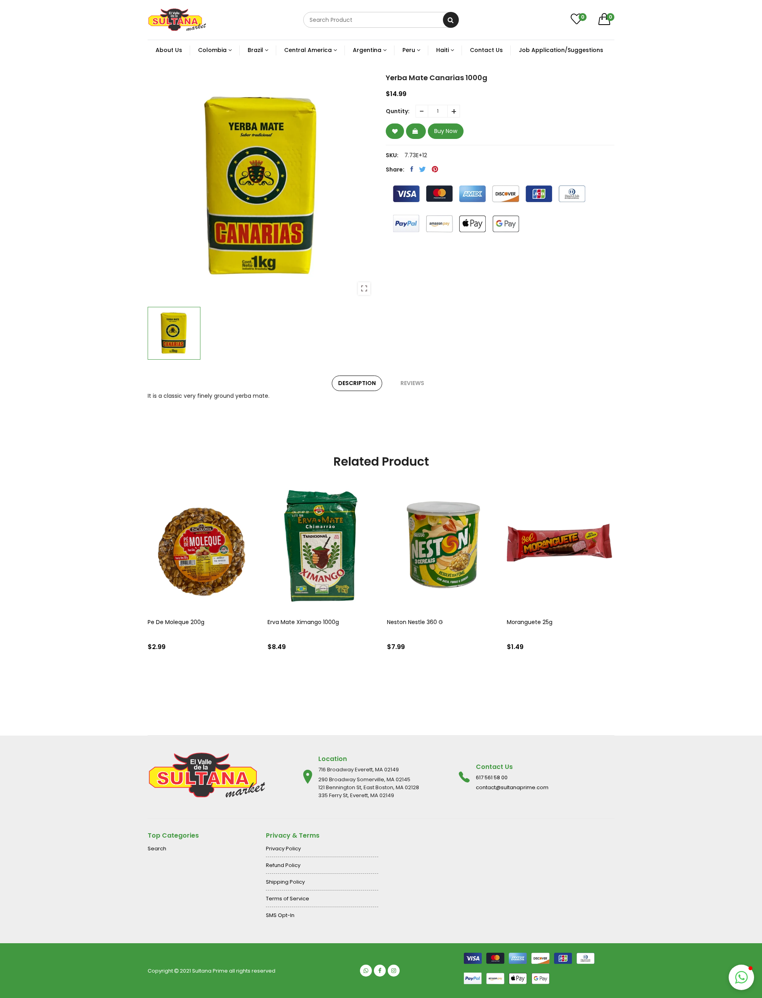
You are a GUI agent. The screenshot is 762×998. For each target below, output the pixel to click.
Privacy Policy (283, 848)
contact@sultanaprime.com (512, 787)
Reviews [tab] (412, 383)
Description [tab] (357, 383)
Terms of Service (287, 898)
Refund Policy (283, 865)
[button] (741, 977)
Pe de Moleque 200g (176, 622)
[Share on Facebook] (411, 169)
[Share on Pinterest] (435, 169)
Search (157, 848)
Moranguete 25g (529, 622)
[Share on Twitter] (422, 169)
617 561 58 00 (492, 777)
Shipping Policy (285, 882)
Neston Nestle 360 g (415, 622)
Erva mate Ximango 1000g (303, 622)
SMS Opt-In (280, 915)
